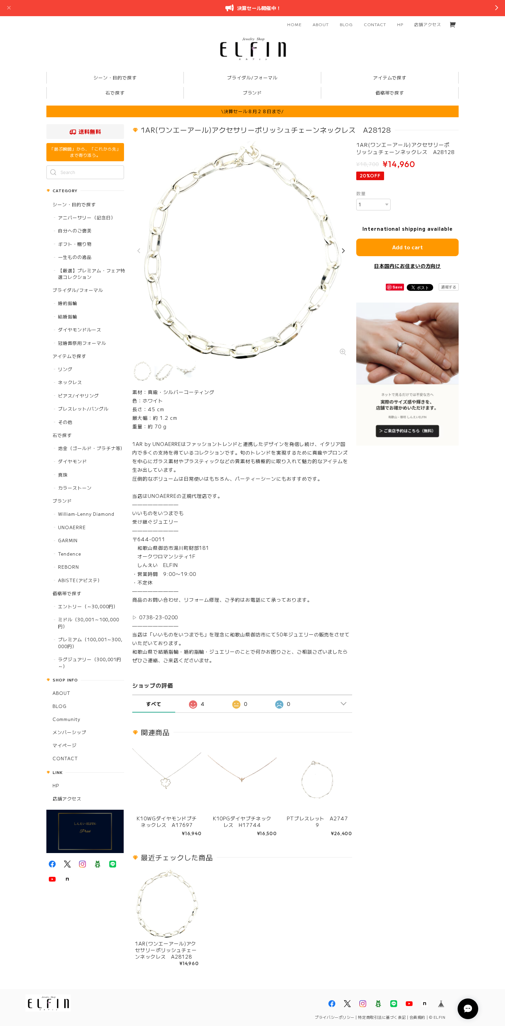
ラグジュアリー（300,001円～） (89, 662)
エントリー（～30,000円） (88, 606)
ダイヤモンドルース (79, 329)
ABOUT (321, 24)
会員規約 (417, 1017)
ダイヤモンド (72, 461)
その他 (65, 422)
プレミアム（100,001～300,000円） (90, 643)
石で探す (62, 435)
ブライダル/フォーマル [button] (252, 77)
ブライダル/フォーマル (78, 290)
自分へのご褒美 (75, 230)
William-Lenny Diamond (86, 514)
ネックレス (70, 382)
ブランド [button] (252, 92)
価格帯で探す (67, 593)
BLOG (346, 24)
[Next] (343, 251)
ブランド (62, 501)
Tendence (69, 553)
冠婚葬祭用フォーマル (82, 343)
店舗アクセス (427, 24)
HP (400, 24)
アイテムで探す (69, 356)
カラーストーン (75, 487)
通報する (448, 287)
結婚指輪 (67, 316)
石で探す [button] (115, 92)
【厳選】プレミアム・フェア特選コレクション (91, 274)
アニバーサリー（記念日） (87, 217)
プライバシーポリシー (335, 1017)
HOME (294, 24)
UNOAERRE (72, 527)
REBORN (68, 567)
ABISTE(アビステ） (80, 580)
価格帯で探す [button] (389, 92)
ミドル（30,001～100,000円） (88, 623)
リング (65, 369)
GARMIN (68, 540)
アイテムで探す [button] (390, 77)
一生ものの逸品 (75, 257)
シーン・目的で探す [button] (115, 77)
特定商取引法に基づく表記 (382, 1017)
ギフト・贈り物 (75, 244)
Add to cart (407, 247)
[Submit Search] (53, 172)
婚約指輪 (67, 303)
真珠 (63, 474)
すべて (153, 703)
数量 (361, 193)
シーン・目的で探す (74, 204)
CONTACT (375, 24)
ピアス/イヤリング (78, 395)
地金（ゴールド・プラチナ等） (91, 448)
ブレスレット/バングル (83, 408)
